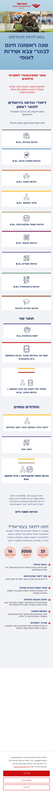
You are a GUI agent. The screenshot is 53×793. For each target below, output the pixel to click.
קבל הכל (26, 773)
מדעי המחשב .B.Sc (27, 203)
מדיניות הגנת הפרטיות (21, 767)
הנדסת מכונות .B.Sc (26, 243)
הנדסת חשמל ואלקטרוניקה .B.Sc (27, 225)
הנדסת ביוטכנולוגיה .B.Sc (26, 287)
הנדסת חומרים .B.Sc (26, 264)
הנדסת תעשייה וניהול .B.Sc (27, 161)
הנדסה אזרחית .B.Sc (27, 142)
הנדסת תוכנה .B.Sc (27, 182)
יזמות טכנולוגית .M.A (27, 336)
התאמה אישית (26, 780)
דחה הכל (26, 787)
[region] (26, 772)
